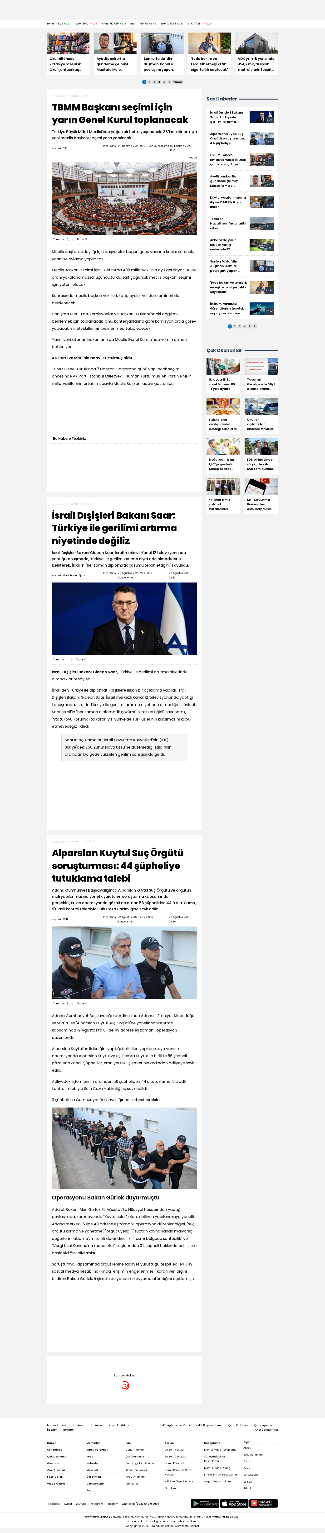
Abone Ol (82, 239)
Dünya (87, 504)
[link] (242, 117)
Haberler (74, 96)
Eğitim (87, 1363)
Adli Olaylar (90, 841)
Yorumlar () (61, 239)
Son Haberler (222, 99)
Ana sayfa (58, 96)
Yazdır (192, 157)
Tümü (177, 82)
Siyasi (87, 96)
